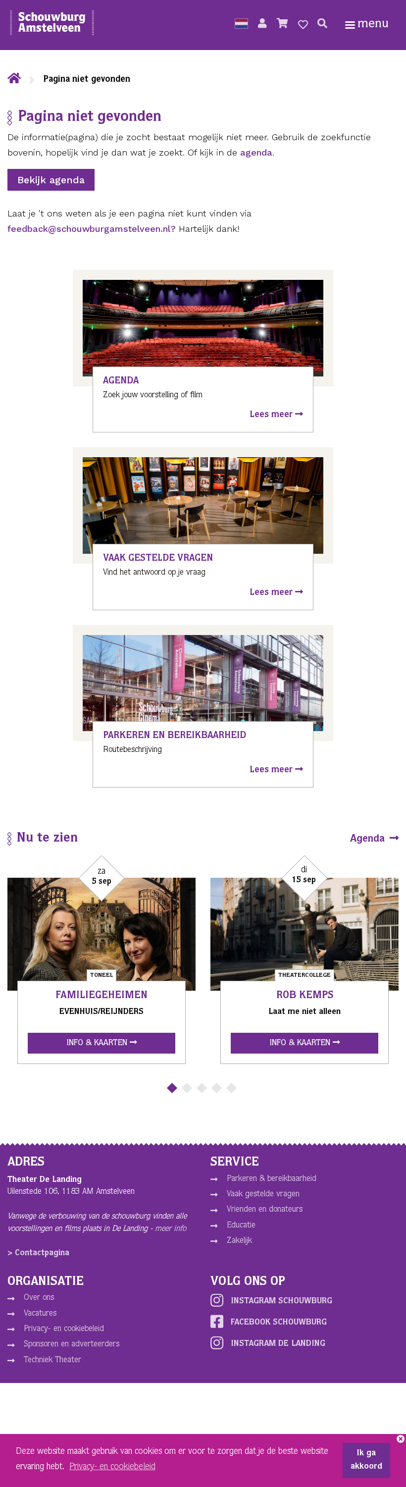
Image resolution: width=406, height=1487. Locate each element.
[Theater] (14, 80)
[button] (241, 24)
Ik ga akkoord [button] (366, 1460)
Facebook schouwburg (279, 1323)
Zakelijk (239, 1241)
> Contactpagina (38, 1253)
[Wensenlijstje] (303, 25)
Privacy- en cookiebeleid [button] (112, 1467)
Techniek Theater (52, 1360)
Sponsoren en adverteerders (71, 1344)
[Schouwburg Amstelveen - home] (52, 25)
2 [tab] (187, 1088)
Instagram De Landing (278, 1344)
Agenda (369, 839)
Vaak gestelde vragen (263, 1194)
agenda (256, 152)
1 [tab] (172, 1088)
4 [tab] (216, 1088)
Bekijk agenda (51, 180)
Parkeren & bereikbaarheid (271, 1179)
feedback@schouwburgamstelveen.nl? (91, 228)
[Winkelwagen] (282, 24)
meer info (170, 1229)
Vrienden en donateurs (265, 1210)
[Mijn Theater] (262, 24)
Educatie (241, 1225)
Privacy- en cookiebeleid (64, 1329)
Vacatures (40, 1314)
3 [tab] (202, 1088)
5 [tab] (231, 1088)
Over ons (39, 1298)
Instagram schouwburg (281, 1301)
